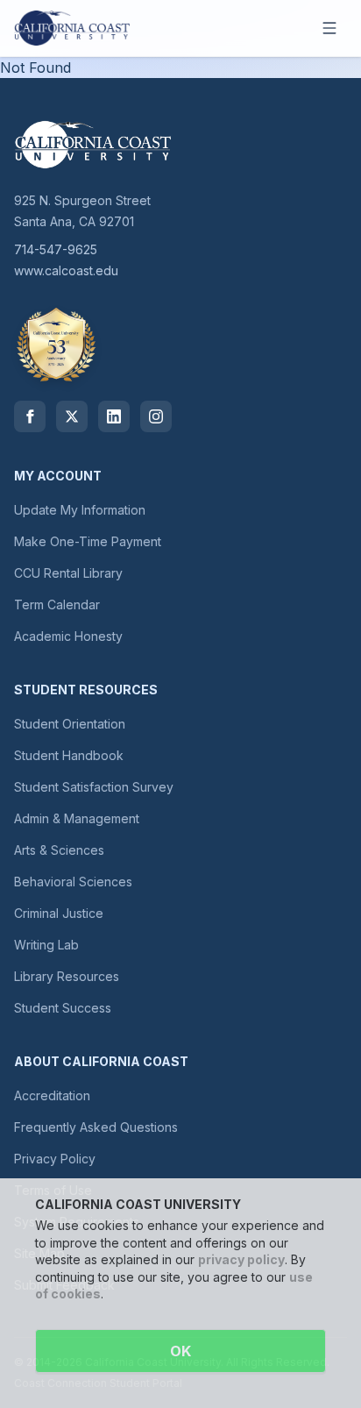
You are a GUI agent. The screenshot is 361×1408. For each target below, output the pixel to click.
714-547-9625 (55, 249)
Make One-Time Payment (87, 541)
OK (180, 1351)
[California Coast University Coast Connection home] (72, 28)
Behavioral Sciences (73, 881)
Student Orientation (69, 723)
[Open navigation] (329, 28)
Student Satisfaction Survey (93, 786)
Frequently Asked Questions (96, 1127)
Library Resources (66, 976)
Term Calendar (57, 604)
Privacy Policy (55, 1158)
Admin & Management (76, 818)
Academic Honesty (68, 636)
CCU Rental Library (68, 572)
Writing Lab (46, 944)
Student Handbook (69, 755)
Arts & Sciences (59, 850)
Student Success (62, 1007)
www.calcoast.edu (66, 270)
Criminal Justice (58, 913)
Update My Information (79, 509)
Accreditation (52, 1095)
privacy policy (241, 1259)
